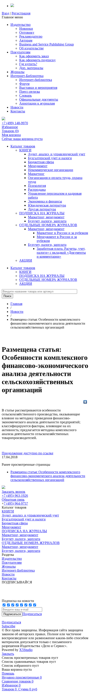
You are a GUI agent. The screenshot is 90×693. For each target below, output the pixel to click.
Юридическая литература (47, 205)
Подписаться (32, 614)
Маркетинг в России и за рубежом (62, 233)
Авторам (25, 40)
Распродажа (37, 189)
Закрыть (8, 654)
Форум (24, 84)
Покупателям (20, 52)
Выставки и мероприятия (38, 87)
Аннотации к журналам (37, 103)
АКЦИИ (25, 260)
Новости (16, 107)
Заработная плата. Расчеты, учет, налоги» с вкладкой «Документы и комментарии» (61, 252)
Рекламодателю (30, 36)
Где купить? (28, 64)
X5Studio (26, 650)
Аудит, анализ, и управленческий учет (56, 154)
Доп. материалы (31, 68)
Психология (37, 185)
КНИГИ (25, 150)
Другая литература (42, 209)
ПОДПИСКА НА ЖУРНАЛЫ (41, 213)
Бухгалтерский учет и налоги (50, 158)
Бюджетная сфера (41, 162)
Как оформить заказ (34, 56)
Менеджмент (37, 166)
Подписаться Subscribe (11, 624)
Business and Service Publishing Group (46, 44)
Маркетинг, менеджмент (46, 217)
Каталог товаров (22, 146)
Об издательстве (31, 48)
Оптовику (26, 32)
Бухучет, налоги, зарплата (47, 221)
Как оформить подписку (37, 60)
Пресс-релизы (29, 91)
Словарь (25, 95)
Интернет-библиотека (35, 80)
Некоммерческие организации (50, 170)
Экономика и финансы (45, 201)
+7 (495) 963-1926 (15, 495)
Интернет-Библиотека (26, 76)
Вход (5, 13)
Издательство (20, 24)
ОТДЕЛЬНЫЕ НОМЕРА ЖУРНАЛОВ (48, 225)
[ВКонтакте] (85, 402)
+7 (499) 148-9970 (15, 123)
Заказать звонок (13, 492)
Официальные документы (38, 99)
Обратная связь (13, 499)
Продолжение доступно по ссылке (27, 453)
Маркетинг (36, 174)
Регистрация (21, 13)
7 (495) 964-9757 (16, 503)
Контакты (17, 111)
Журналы (17, 72)
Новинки (26, 28)
